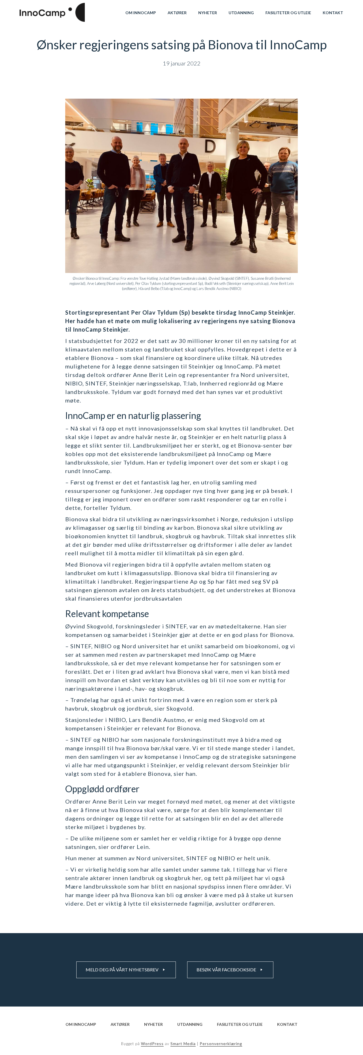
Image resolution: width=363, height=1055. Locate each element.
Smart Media (183, 1043)
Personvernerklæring (221, 1043)
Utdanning (241, 12)
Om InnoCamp (140, 12)
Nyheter (207, 12)
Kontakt (333, 12)
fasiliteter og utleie (288, 12)
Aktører (177, 12)
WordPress (152, 1043)
